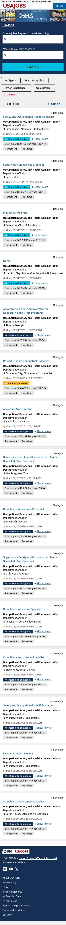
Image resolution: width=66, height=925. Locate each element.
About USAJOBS (11, 878)
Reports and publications (16, 905)
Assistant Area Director (17, 409)
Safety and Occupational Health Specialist (28, 116)
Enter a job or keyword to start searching (25, 33)
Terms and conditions (14, 910)
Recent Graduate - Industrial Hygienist (26, 361)
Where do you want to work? (18, 49)
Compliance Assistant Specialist (22, 609)
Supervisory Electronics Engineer (23, 164)
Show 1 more (41, 138)
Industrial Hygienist (15, 212)
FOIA (5, 887)
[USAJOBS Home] (15, 6)
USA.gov (7, 914)
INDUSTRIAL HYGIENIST (18, 753)
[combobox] (33, 39)
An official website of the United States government (29, 1)
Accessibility (9, 882)
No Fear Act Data (11, 896)
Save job (58, 112)
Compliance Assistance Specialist (23, 509)
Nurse (7, 260)
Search (33, 67)
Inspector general (12, 891)
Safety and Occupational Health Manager (28, 705)
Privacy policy (9, 901)
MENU (59, 6)
